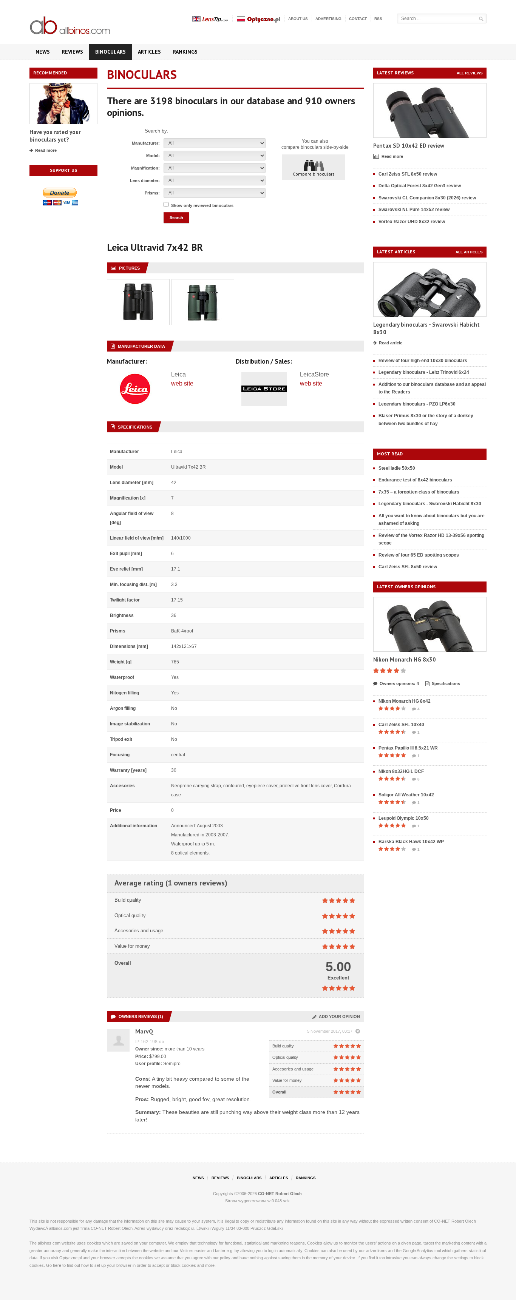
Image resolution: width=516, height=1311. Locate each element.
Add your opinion (338, 1016)
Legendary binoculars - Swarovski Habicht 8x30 (430, 503)
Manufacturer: (146, 143)
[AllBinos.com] (70, 23)
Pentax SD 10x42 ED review (408, 145)
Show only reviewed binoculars (202, 205)
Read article (390, 343)
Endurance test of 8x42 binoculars (415, 480)
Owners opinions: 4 (399, 683)
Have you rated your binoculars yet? (54, 135)
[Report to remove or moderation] (357, 1031)
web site (182, 383)
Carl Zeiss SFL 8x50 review (408, 174)
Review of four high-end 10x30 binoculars (423, 360)
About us (298, 19)
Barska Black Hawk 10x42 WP (411, 841)
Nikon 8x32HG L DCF (401, 771)
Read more (46, 150)
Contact (358, 19)
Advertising (328, 19)
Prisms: (152, 193)
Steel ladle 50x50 (397, 468)
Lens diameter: (145, 180)
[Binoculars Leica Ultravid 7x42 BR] (138, 283)
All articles (469, 252)
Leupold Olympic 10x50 (404, 818)
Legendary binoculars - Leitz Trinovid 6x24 (424, 372)
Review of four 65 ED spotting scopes (419, 555)
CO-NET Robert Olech (280, 1193)
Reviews (72, 51)
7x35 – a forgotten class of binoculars (419, 492)
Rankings (185, 51)
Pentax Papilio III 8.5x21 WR (408, 748)
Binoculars (110, 51)
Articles (149, 51)
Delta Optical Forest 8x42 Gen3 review (420, 185)
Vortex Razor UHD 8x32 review (412, 221)
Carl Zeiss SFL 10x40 (401, 724)
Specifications (446, 683)
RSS (378, 19)
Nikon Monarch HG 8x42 (405, 701)
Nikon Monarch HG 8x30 (404, 659)
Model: (153, 155)
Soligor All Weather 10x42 (406, 794)
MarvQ (144, 1031)
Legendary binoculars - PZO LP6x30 (417, 404)
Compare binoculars (314, 174)
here (57, 1265)
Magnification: (145, 168)
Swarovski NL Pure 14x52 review (414, 209)
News (43, 51)
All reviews (470, 73)
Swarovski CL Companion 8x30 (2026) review (427, 198)
